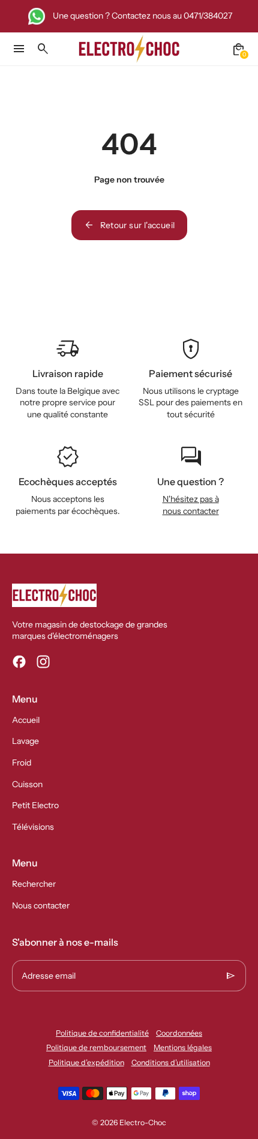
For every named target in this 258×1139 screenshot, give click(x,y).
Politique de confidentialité (102, 1033)
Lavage (25, 741)
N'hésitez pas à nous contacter (191, 505)
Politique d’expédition (86, 1062)
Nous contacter (41, 905)
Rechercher (34, 883)
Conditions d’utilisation (170, 1062)
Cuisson (27, 784)
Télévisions (33, 826)
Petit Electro (35, 805)
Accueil (26, 720)
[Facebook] (19, 661)
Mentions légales (183, 1047)
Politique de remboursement (96, 1047)
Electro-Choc (142, 1122)
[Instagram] (43, 661)
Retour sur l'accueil (129, 225)
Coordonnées (179, 1033)
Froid (21, 762)
